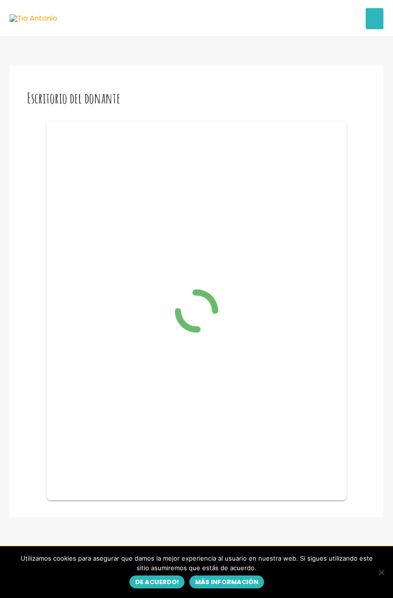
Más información (226, 581)
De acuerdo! (157, 581)
